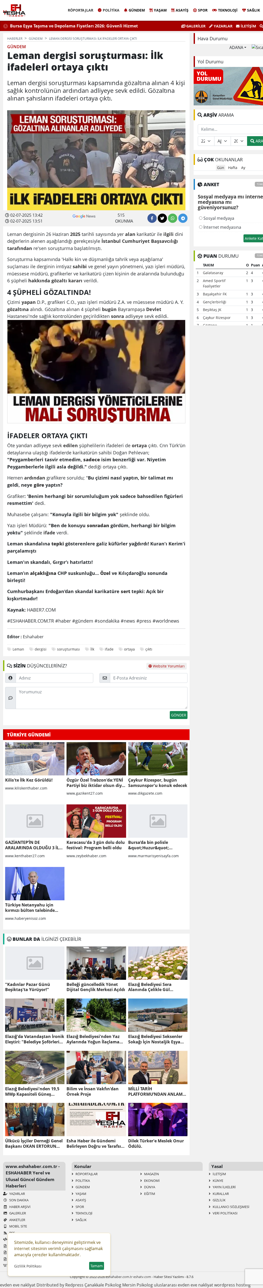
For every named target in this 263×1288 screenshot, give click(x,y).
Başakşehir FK (215, 294)
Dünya (149, 1187)
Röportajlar (80, 10)
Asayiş (182, 10)
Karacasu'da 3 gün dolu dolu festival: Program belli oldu (96, 845)
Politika (111, 10)
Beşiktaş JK (212, 309)
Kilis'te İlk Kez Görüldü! (29, 780)
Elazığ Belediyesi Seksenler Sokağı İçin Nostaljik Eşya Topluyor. (155, 1039)
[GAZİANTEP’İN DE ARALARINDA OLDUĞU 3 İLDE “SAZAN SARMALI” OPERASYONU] (34, 821)
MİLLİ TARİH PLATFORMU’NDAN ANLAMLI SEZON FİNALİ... (157, 1091)
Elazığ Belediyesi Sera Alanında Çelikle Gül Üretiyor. (150, 987)
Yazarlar (222, 26)
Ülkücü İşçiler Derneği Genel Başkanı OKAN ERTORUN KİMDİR (34, 1143)
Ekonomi (151, 1180)
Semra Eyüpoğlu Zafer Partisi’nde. (103, 26)
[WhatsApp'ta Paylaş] (172, 218)
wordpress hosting (232, 1285)
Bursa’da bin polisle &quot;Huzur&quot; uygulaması (148, 845)
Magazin (151, 1174)
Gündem (137, 10)
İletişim (248, 26)
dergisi (40, 649)
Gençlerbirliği (214, 301)
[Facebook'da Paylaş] (152, 218)
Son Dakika (18, 1200)
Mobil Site (17, 1226)
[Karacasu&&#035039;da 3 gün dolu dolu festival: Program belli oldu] (96, 821)
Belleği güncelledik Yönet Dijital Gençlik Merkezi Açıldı (96, 987)
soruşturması (68, 649)
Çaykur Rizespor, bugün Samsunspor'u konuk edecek (157, 782)
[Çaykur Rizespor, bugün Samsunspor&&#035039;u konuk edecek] (157, 758)
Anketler (16, 1219)
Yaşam (160, 10)
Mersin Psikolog (137, 1285)
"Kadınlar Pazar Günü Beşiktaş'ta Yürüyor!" (27, 987)
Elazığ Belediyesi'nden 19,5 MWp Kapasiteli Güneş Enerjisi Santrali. (32, 1091)
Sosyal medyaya (218, 218)
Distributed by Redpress (59, 1285)
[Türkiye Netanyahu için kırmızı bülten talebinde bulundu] (34, 883)
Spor (203, 10)
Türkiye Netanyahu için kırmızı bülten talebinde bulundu (30, 907)
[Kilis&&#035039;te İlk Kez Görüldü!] (34, 758)
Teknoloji (228, 10)
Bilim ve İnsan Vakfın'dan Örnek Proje (93, 1091)
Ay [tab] (243, 167)
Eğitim (149, 1193)
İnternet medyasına (221, 227)
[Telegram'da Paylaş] (182, 218)
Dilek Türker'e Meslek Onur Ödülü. (156, 1143)
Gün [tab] (220, 167)
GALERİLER (195, 26)
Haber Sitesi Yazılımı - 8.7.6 (173, 1276)
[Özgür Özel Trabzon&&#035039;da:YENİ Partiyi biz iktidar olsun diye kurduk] (96, 758)
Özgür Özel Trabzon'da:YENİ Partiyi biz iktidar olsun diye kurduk (95, 782)
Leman (18, 649)
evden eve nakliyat (17, 1285)
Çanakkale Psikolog (102, 1285)
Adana (236, 47)
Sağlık (253, 10)
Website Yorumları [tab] (168, 666)
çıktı (148, 649)
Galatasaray (213, 272)
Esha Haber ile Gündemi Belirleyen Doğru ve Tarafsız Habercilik (95, 1143)
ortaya (129, 649)
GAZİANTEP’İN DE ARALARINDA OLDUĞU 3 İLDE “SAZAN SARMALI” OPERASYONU (34, 845)
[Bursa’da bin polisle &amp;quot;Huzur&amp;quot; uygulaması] (157, 821)
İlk (92, 649)
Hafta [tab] (232, 167)
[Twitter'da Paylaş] (162, 218)
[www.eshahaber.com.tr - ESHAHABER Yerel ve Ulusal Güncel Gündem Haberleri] (14, 10)
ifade (109, 649)
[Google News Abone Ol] (84, 215)
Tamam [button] (96, 1265)
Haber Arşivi (19, 1206)
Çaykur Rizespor (217, 317)
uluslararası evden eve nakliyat (183, 1285)
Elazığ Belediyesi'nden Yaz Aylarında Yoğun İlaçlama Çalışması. (93, 1039)
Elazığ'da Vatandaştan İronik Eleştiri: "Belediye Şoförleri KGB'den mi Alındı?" (34, 1039)
